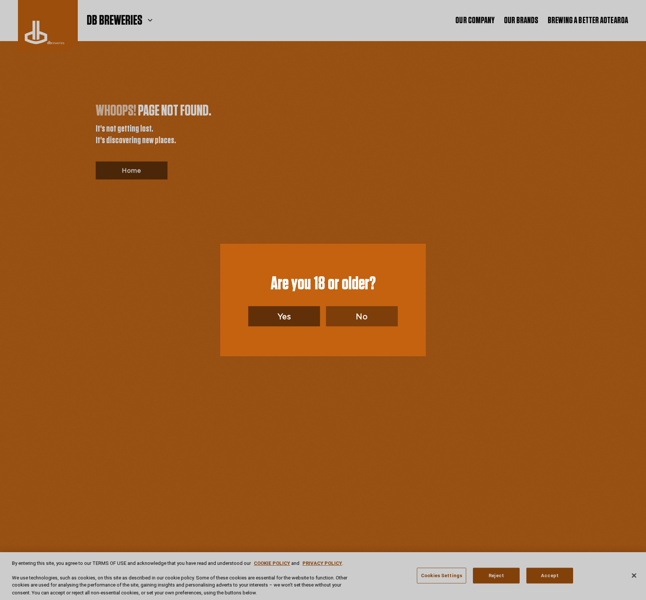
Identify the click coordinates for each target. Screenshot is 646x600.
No (361, 316)
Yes (284, 316)
